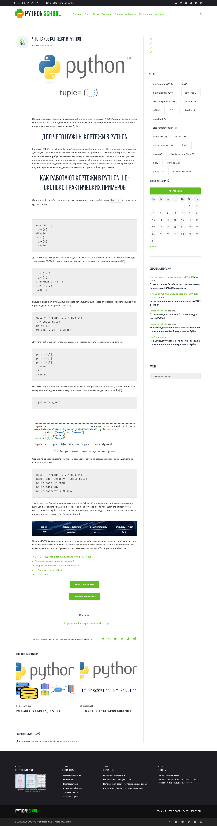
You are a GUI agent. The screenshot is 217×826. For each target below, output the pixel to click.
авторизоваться (71, 741)
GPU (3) (157, 110)
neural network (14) (163, 145)
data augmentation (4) (164, 93)
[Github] (201, 3)
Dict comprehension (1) (165, 101)
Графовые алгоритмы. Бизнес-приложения (57, 566)
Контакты (158, 52)
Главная (157, 38)
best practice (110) (163, 84)
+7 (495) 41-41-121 (27, 3)
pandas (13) (173, 163)
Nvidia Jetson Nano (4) (183, 154)
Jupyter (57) (159, 119)
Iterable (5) (190, 110)
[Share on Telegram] (102, 638)
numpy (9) (158, 154)
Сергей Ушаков (45, 45)
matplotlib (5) (160, 136)
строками (90, 119)
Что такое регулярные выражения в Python (106, 711)
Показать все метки (182, 171)
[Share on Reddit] (134, 638)
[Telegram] (196, 3)
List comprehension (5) (165, 128)
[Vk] (176, 3)
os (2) (156, 163)
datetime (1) (191, 93)
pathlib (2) (158, 171)
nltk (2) (184, 145)
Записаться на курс (85, 585)
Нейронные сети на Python (49, 570)
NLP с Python (41, 574)
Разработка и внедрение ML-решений (54, 561)
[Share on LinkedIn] (121, 638)
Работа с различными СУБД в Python (38, 711)
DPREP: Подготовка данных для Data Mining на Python (63, 557)
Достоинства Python (64, 639)
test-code (158, 43)
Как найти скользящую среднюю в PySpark (172, 277)
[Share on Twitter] (115, 638)
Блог (155, 47)
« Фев (153, 246)
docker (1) (190, 101)
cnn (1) (184, 84)
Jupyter (51, 639)
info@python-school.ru (62, 3)
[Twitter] (191, 3)
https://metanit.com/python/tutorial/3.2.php (86, 623)
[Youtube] (186, 3)
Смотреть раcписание (85, 596)
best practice (41, 639)
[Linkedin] (181, 3)
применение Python (83, 639)
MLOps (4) (180, 136)
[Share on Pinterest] (128, 638)
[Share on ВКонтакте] (109, 638)
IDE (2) (173, 110)
